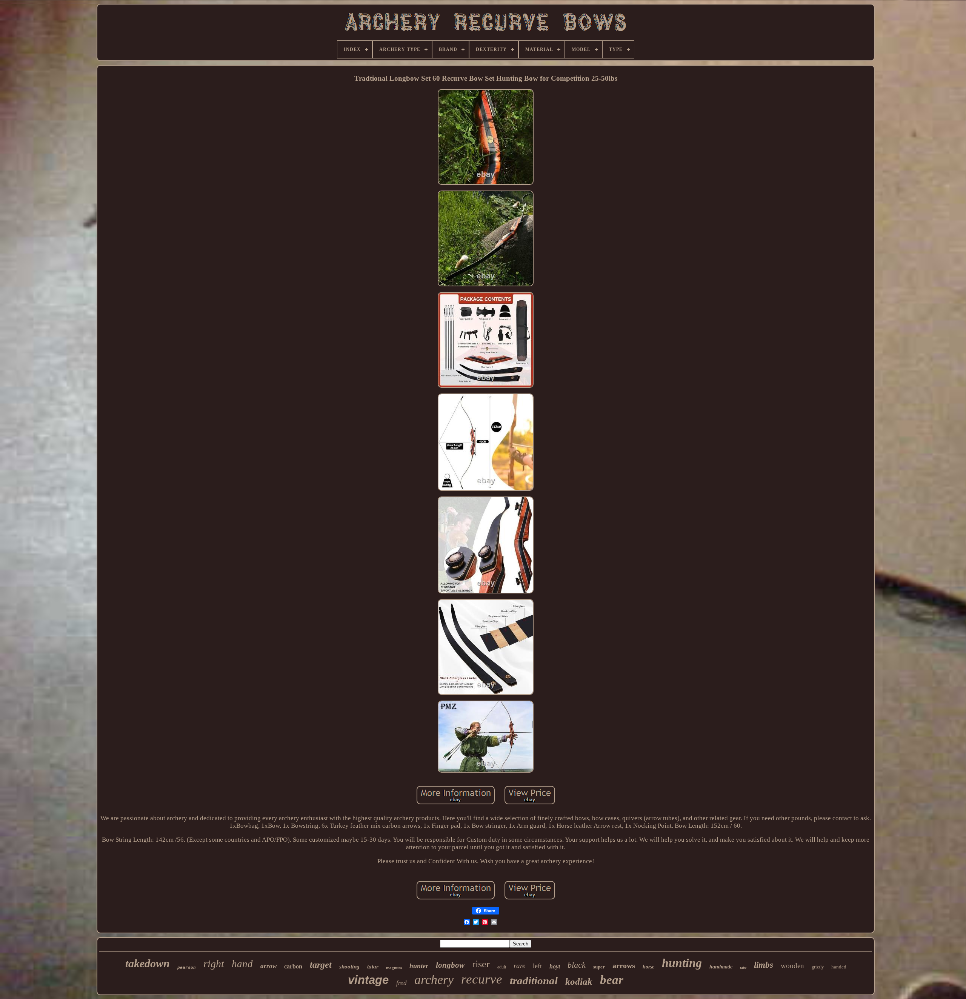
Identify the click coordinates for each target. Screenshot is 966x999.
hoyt (554, 966)
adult (501, 967)
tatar (372, 967)
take (743, 968)
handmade (720, 967)
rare (519, 966)
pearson (186, 967)
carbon (293, 966)
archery (434, 980)
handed (838, 967)
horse (648, 967)
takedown (147, 963)
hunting (682, 963)
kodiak (578, 981)
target (321, 965)
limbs (763, 965)
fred (401, 983)
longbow (450, 965)
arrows (623, 965)
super (599, 967)
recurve (481, 979)
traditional (534, 980)
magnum (394, 967)
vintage (368, 980)
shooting (349, 967)
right (213, 964)
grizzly (818, 967)
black (577, 965)
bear (611, 980)
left (537, 966)
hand (242, 964)
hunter (418, 966)
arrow (268, 966)
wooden (792, 966)
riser (481, 964)
